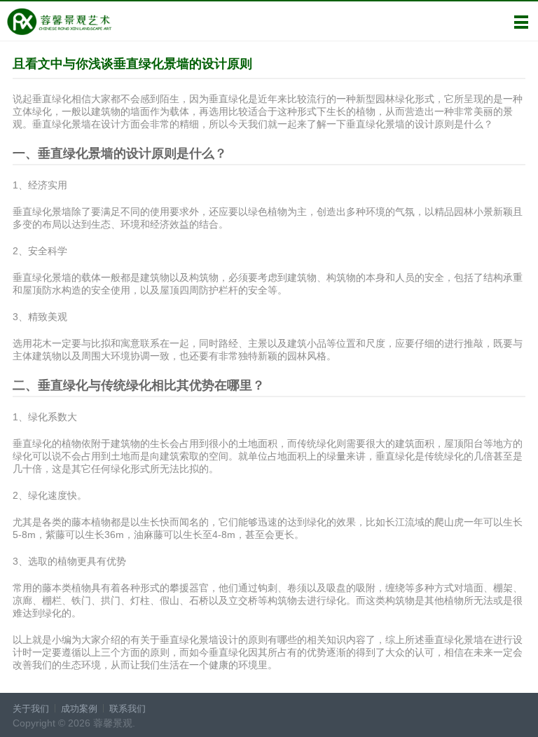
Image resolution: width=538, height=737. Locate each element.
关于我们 (31, 708)
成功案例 (79, 708)
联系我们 (127, 708)
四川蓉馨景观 (59, 21)
